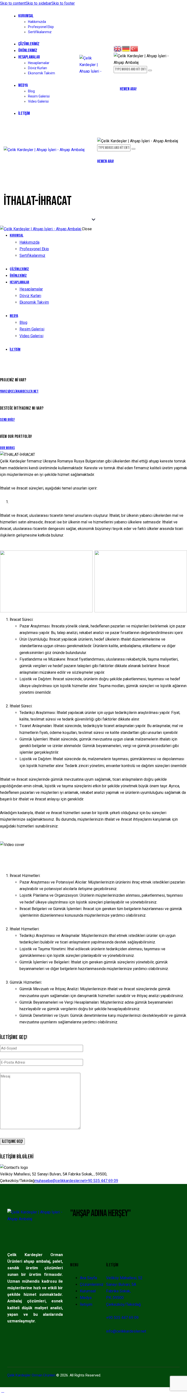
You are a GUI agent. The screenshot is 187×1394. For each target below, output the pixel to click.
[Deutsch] (126, 48)
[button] (100, 154)
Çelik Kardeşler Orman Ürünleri (31, 1375)
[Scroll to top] (2, 1390)
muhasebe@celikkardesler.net (60, 1180)
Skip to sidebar (38, 3)
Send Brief (7, 419)
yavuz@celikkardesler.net (19, 391)
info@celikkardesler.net (126, 1331)
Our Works (7, 448)
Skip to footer (63, 3)
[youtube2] (2, 363)
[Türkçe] (134, 48)
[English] (118, 48)
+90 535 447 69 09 (102, 1180)
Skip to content (13, 3)
